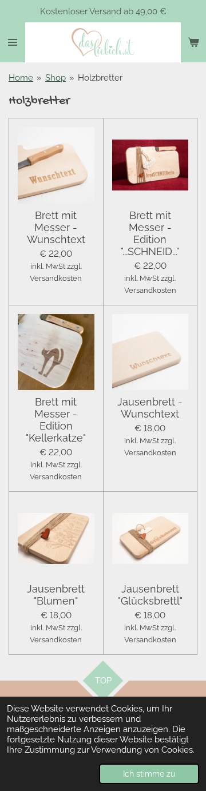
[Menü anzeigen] (12, 42)
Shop (55, 78)
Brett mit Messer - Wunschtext (56, 227)
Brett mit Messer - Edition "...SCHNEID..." (150, 233)
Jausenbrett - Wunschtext (150, 408)
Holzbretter (100, 78)
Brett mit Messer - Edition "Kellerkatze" (56, 420)
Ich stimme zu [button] (149, 773)
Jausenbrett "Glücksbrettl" (150, 595)
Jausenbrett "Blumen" (56, 595)
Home (21, 78)
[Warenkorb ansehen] (193, 42)
